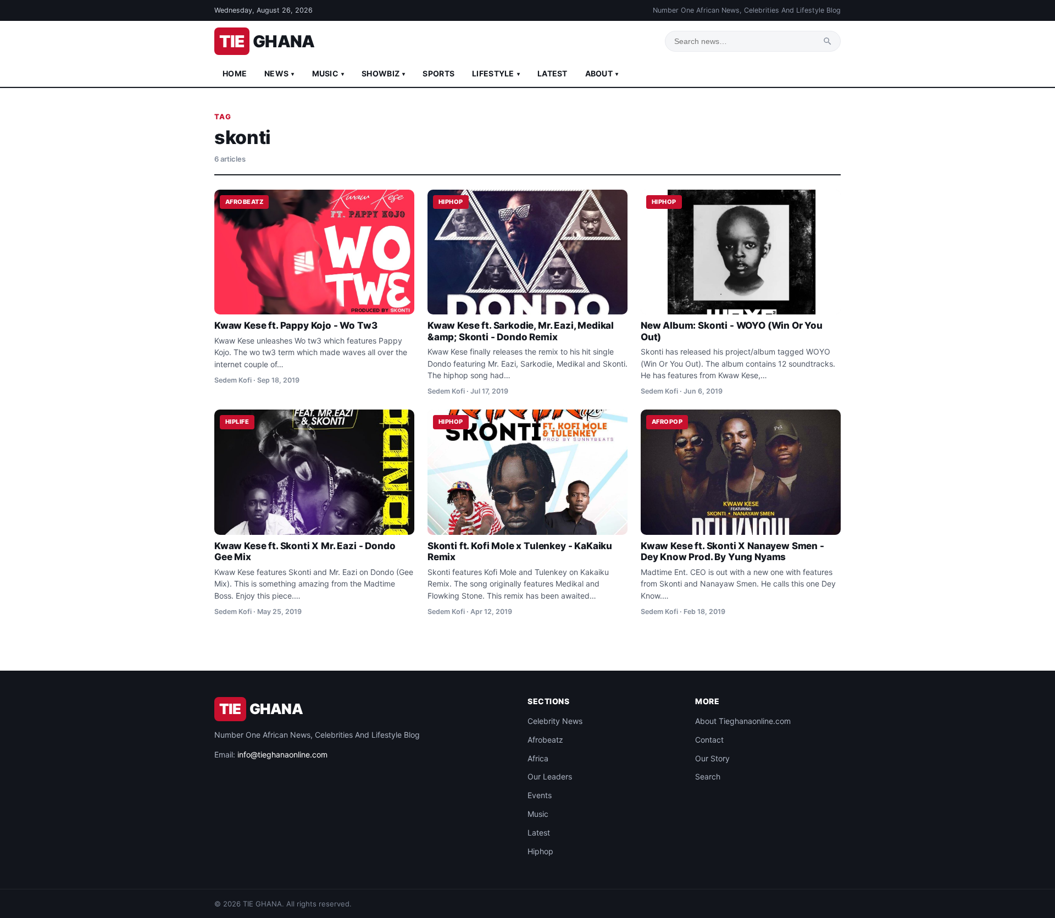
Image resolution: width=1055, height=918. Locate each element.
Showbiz (383, 73)
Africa (538, 758)
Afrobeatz (545, 739)
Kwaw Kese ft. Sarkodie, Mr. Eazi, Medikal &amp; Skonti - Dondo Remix (520, 331)
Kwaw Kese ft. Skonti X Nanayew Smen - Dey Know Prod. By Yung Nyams (732, 551)
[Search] (827, 41)
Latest (552, 73)
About (602, 73)
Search (707, 776)
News (279, 73)
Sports (438, 73)
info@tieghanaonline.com (282, 754)
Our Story (712, 758)
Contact (709, 739)
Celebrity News (555, 721)
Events (540, 795)
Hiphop (540, 851)
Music (328, 73)
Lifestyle (496, 73)
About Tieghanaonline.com (743, 721)
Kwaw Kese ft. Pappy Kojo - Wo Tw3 (295, 325)
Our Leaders (550, 776)
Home (235, 73)
